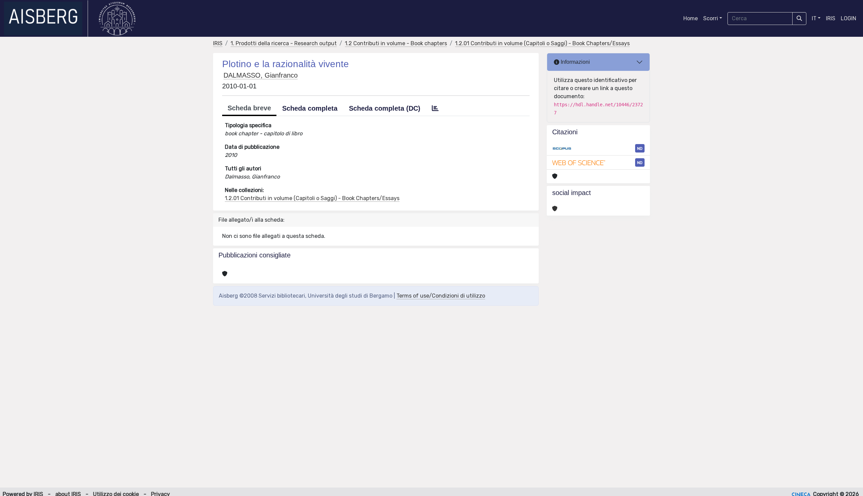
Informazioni (574, 62)
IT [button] (814, 18)
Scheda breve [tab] (249, 108)
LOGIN (848, 18)
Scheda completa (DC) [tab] (384, 108)
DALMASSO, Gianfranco (261, 75)
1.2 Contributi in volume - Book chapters (396, 43)
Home (690, 18)
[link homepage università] (117, 18)
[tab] (435, 108)
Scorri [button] (710, 18)
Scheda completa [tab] (309, 108)
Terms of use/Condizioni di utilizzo (440, 296)
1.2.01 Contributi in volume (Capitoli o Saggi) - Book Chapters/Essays (542, 43)
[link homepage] (46, 18)
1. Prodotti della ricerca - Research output (284, 43)
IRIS (830, 18)
